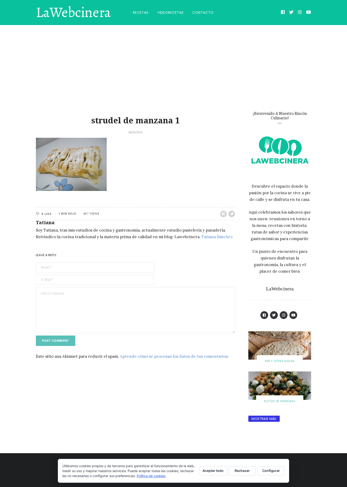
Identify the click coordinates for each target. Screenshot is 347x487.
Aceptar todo (213, 471)
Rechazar (242, 471)
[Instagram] (300, 12)
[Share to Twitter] (232, 214)
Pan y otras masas (280, 361)
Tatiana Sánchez (217, 236)
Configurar (271, 471)
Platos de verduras (279, 401)
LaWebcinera (73, 12)
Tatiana (45, 222)
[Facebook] (283, 12)
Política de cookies (151, 476)
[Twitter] (291, 12)
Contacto (202, 12)
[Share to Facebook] (223, 214)
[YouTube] (308, 12)
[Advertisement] (173, 60)
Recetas (140, 12)
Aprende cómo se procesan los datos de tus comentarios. (174, 356)
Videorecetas (170, 12)
